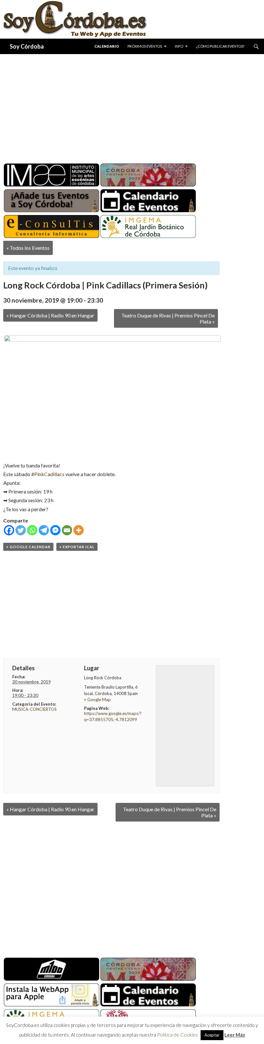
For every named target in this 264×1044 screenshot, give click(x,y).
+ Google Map (97, 699)
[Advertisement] (132, 106)
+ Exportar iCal (77, 547)
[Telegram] (44, 530)
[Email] (67, 530)
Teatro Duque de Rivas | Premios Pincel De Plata (168, 318)
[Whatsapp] (32, 530)
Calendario (106, 46)
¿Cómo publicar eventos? (220, 46)
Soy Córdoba (27, 46)
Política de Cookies (177, 1035)
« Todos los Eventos (28, 248)
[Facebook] (9, 530)
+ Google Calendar (28, 547)
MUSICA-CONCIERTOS (34, 709)
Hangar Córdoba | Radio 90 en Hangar (50, 315)
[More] (78, 530)
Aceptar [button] (212, 1035)
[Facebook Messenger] (55, 530)
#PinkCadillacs (47, 474)
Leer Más (234, 1035)
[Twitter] (20, 530)
